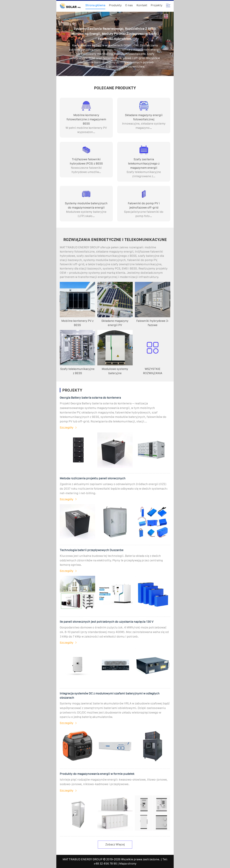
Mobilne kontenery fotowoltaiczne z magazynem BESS (86, 119)
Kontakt (141, 5)
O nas (129, 5)
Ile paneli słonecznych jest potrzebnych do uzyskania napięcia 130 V (106, 621)
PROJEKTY (72, 390)
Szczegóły (66, 427)
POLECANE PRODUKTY (115, 88)
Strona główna (95, 5)
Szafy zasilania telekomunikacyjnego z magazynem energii (144, 163)
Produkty (115, 5)
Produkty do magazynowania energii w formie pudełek (97, 773)
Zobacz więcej (115, 844)
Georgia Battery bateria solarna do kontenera (90, 397)
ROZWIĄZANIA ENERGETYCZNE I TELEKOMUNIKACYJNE (115, 239)
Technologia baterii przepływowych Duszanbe (91, 550)
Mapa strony (127, 863)
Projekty (156, 5)
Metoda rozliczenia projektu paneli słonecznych (92, 478)
